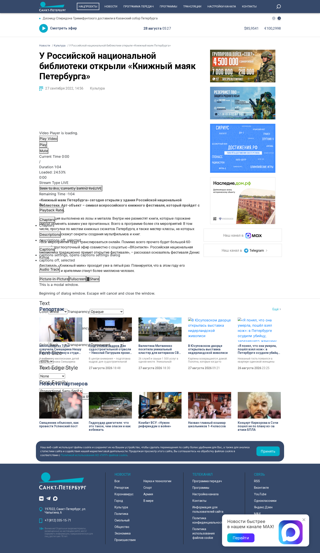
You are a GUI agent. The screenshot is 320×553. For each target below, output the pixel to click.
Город (119, 500)
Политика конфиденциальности (208, 520)
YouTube (260, 494)
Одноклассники (265, 500)
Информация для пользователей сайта (207, 509)
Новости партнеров (63, 384)
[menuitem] (117, 255)
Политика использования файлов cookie (203, 533)
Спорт (147, 487)
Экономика (123, 533)
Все (117, 481)
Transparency (78, 311)
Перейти (241, 538)
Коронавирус (124, 494)
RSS (257, 481)
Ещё (276, 309)
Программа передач (138, 6)
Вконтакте (261, 487)
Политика (121, 514)
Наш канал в (233, 236)
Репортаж (51, 309)
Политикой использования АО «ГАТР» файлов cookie (94, 455)
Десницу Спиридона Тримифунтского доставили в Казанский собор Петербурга (100, 18)
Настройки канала (221, 6)
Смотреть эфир (63, 28)
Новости (110, 6)
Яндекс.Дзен (263, 507)
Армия (148, 494)
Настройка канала (205, 494)
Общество (122, 527)
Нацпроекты (88, 6)
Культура (97, 88)
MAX (257, 514)
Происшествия (125, 540)
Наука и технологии (157, 481)
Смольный (122, 520)
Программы (168, 6)
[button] (279, 18)
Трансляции (192, 6)
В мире (148, 500)
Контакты (249, 6)
